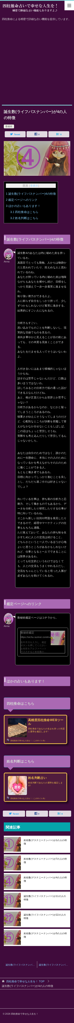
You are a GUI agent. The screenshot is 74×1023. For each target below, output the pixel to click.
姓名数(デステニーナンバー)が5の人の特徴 (45, 935)
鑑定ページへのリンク (22, 199)
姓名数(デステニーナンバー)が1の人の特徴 (45, 842)
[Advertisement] (37, 62)
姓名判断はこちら (24, 218)
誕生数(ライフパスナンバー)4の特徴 (31, 193)
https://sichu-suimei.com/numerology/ (41, 637)
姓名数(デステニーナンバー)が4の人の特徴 (45, 879)
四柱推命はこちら (24, 212)
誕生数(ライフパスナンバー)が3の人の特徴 (21, 964)
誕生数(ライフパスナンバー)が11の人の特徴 (45, 898)
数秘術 (9, 126)
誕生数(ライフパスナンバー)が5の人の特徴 (55, 964)
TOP (25, 981)
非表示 (34, 185)
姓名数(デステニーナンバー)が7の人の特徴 (45, 861)
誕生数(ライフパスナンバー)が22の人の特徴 (45, 916)
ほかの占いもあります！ (23, 205)
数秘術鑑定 (27, 632)
